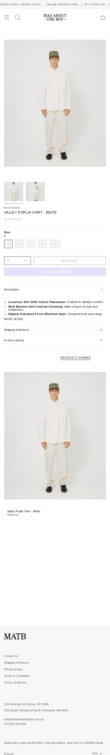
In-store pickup (14, 340)
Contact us (11, 655)
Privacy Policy (13, 669)
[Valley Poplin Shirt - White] (55, 435)
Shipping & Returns (16, 329)
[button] (17, 17)
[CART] (102, 17)
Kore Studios (12, 207)
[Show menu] (7, 17)
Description (11, 289)
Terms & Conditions (17, 675)
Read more (14, 319)
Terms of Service (15, 682)
